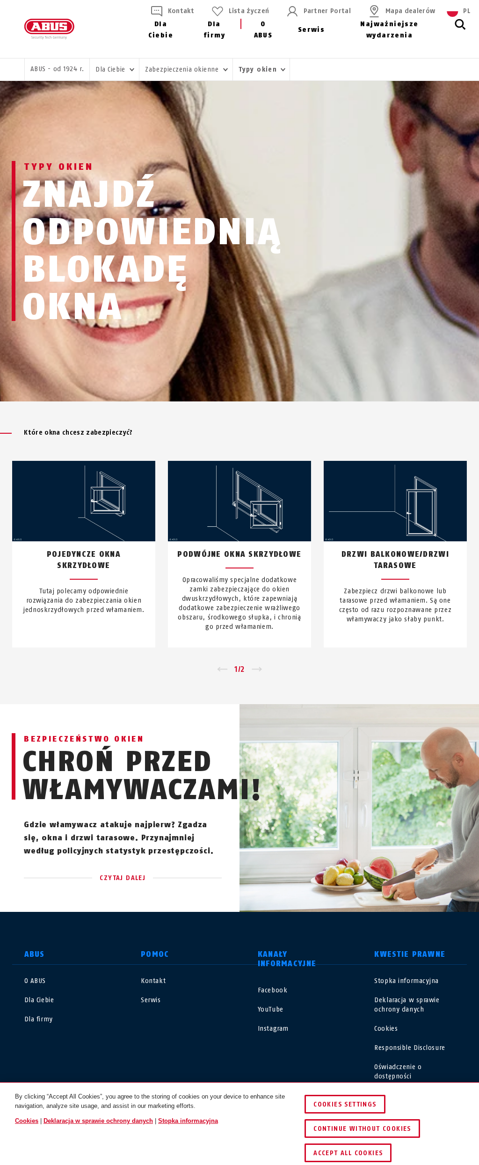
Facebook (272, 990)
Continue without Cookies (362, 1129)
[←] (222, 669)
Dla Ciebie (160, 29)
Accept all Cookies (348, 1153)
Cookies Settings (344, 1104)
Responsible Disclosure (409, 1048)
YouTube (270, 1009)
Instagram (273, 1029)
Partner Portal (327, 11)
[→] (257, 669)
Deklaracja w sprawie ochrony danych (98, 1120)
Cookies (386, 1029)
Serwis (311, 30)
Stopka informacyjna (406, 981)
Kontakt (181, 11)
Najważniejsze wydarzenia (389, 29)
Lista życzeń (249, 11)
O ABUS (263, 29)
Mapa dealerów (410, 11)
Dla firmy (214, 29)
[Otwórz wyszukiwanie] (460, 29)
